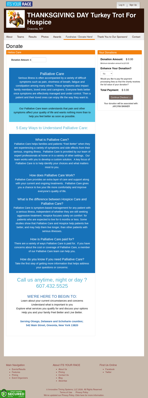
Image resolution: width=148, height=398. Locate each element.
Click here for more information (89, 395)
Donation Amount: (20, 59)
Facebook (109, 369)
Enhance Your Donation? (115, 68)
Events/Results (18, 369)
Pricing (15, 374)
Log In (122, 4)
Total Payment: (109, 90)
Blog (61, 377)
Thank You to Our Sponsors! (112, 36)
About (9, 36)
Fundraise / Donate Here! (79, 36)
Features (16, 372)
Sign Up (133, 4)
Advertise (63, 380)
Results (33, 36)
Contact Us (64, 374)
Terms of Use (66, 392)
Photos (45, 36)
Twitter (108, 372)
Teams (20, 36)
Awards (57, 36)
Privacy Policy (82, 392)
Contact (136, 36)
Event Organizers (20, 377)
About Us (63, 369)
